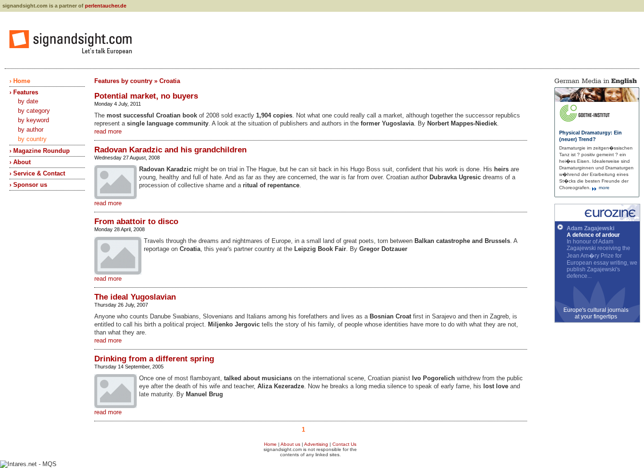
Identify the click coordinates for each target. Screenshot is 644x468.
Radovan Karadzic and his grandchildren (170, 149)
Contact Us (344, 444)
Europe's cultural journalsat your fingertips (595, 313)
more (603, 187)
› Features (23, 92)
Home (270, 444)
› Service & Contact (37, 173)
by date (28, 101)
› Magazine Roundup (39, 150)
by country (32, 138)
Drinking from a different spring (154, 358)
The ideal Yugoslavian (135, 296)
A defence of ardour (593, 235)
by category (34, 110)
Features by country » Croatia (137, 80)
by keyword (33, 120)
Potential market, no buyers (146, 96)
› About (20, 162)
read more (108, 131)
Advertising (316, 444)
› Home (19, 80)
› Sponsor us (28, 184)
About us (290, 444)
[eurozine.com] (597, 219)
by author (30, 129)
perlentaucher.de (105, 5)
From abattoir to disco (136, 221)
